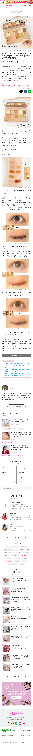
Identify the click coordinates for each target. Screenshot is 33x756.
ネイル (20, 477)
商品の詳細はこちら (16, 355)
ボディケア (21, 472)
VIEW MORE (17, 537)
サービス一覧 (5, 742)
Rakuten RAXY (9, 6)
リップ (6, 555)
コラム (3, 482)
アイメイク (10, 83)
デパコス (17, 561)
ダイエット (8, 561)
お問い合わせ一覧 (13, 742)
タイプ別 (22, 564)
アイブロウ (10, 442)
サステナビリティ (22, 742)
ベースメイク (21, 468)
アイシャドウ (26, 85)
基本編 (21, 549)
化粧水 (24, 558)
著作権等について (21, 735)
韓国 (19, 85)
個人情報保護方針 (12, 735)
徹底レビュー (8, 552)
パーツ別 (16, 455)
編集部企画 (24, 547)
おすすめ (16, 547)
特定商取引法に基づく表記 (16, 719)
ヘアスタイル (15, 555)
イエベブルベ (25, 555)
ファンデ (25, 561)
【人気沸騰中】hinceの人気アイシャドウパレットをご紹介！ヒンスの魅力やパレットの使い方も (17, 365)
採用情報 (29, 735)
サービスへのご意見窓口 (19, 717)
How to (4, 442)
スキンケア (5, 468)
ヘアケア (4, 477)
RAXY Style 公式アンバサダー (9, 85)
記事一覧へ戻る (16, 406)
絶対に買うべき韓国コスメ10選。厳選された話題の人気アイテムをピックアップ (17, 374)
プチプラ (9, 558)
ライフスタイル (12, 564)
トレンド (10, 455)
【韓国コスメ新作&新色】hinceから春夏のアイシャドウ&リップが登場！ (17, 370)
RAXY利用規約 (10, 717)
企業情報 (4, 735)
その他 (20, 482)
